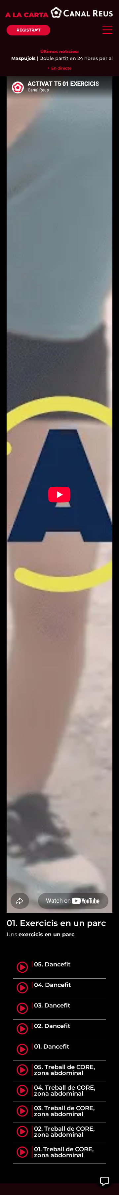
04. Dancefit (52, 985)
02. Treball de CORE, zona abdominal (64, 1131)
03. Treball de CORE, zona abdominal (64, 1111)
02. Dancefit (52, 1026)
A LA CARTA (26, 15)
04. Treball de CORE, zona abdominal (64, 1090)
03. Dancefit (52, 1005)
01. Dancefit (51, 1046)
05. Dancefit (52, 964)
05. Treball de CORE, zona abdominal (64, 1070)
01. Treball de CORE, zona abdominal (64, 1152)
